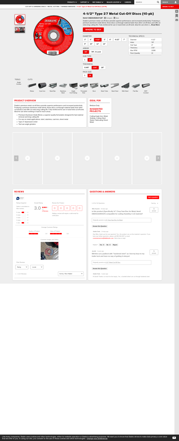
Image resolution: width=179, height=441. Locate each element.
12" (97, 44)
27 (90, 60)
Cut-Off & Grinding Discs (35, 6)
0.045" (86, 67)
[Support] (176, 20)
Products (71, 2)
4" (91, 39)
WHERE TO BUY (168, 6)
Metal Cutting (53, 6)
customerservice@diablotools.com (103, 238)
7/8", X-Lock (96, 52)
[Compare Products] (177, 11)
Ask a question (153, 197)
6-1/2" (117, 39)
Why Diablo (97, 2)
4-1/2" (98, 40)
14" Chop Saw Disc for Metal (114, 220)
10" (91, 44)
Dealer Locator (113, 2)
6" (110, 39)
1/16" (95, 68)
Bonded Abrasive (68, 6)
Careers (128, 2)
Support (83, 2)
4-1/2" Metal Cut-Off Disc (112, 262)
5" (105, 39)
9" (85, 44)
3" (85, 39)
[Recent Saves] (177, 15)
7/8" (85, 52)
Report (115, 245)
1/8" (102, 67)
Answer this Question (100, 226)
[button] (53, 35)
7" (124, 39)
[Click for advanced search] (158, 2)
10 (90, 75)
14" (104, 44)
